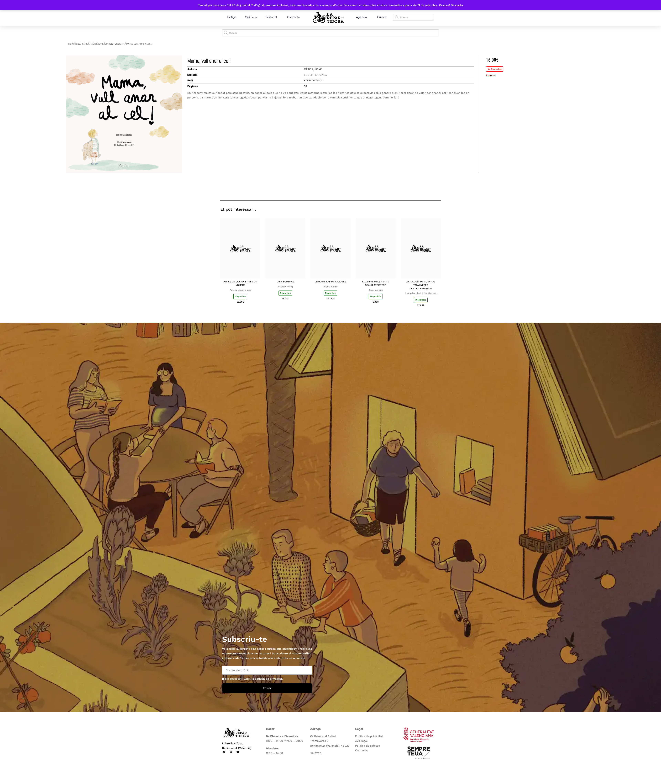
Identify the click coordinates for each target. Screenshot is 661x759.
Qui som (251, 17)
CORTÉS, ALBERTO (330, 286)
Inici (69, 43)
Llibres (76, 43)
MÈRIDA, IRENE (313, 69)
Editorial (271, 17)
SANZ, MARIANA (376, 290)
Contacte (293, 17)
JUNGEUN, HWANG (285, 286)
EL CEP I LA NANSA (315, 74)
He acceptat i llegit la (254, 678)
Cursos (381, 17)
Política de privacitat (369, 736)
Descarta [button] (457, 5)
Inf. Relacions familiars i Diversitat (107, 43)
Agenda (361, 17)
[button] (413, 190)
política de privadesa (269, 678)
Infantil (85, 43)
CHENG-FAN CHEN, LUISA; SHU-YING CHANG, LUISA (420, 293)
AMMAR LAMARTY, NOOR (240, 290)
